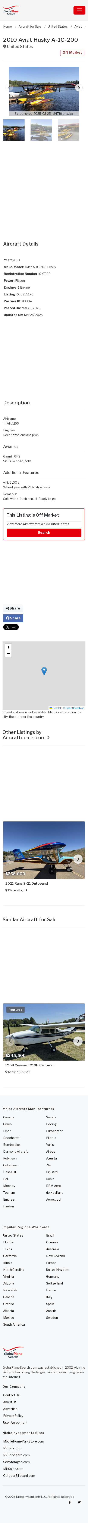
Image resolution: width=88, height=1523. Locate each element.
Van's (50, 1144)
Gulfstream (11, 1165)
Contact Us (11, 1395)
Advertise (10, 1409)
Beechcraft (11, 1138)
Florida (8, 1242)
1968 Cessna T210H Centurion (30, 1065)
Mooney (9, 1186)
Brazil (50, 1235)
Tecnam (9, 1192)
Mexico (8, 1317)
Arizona (8, 1283)
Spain (50, 1304)
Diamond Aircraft (15, 1151)
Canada (8, 1297)
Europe (51, 1263)
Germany (52, 1276)
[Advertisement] (44, 186)
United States (13, 1235)
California (10, 1256)
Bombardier (11, 1144)
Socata (51, 1117)
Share (14, 608)
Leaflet (56, 708)
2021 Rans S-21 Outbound (26, 883)
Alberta (8, 1311)
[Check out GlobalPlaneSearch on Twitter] (79, 1502)
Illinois (7, 1263)
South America (14, 1324)
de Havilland (54, 1192)
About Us (9, 1402)
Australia (52, 1249)
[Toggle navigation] (79, 10)
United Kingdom (57, 1269)
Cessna (8, 1117)
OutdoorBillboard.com (19, 1475)
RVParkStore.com (16, 1455)
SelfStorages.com (16, 1462)
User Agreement (15, 1422)
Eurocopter (54, 1131)
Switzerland (54, 1283)
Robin (50, 1179)
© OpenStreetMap (73, 708)
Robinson (10, 1158)
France (51, 1290)
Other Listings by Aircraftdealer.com (25, 734)
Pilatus (51, 1138)
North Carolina (13, 1269)
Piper (7, 1131)
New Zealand (55, 1256)
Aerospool (53, 1199)
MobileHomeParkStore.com (23, 1441)
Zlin (48, 1165)
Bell (6, 1179)
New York (10, 1290)
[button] (44, 91)
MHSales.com (13, 1469)
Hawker (8, 1206)
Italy (49, 1297)
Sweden (52, 1317)
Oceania (52, 1242)
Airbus (50, 1151)
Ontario (8, 1304)
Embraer (9, 1199)
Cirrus (7, 1124)
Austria (51, 1311)
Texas (7, 1249)
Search (44, 533)
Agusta (51, 1158)
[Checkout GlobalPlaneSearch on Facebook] (69, 1502)
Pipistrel (52, 1172)
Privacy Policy (13, 1415)
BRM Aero (53, 1186)
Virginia (8, 1276)
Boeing (51, 1124)
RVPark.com (12, 1448)
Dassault (9, 1172)
